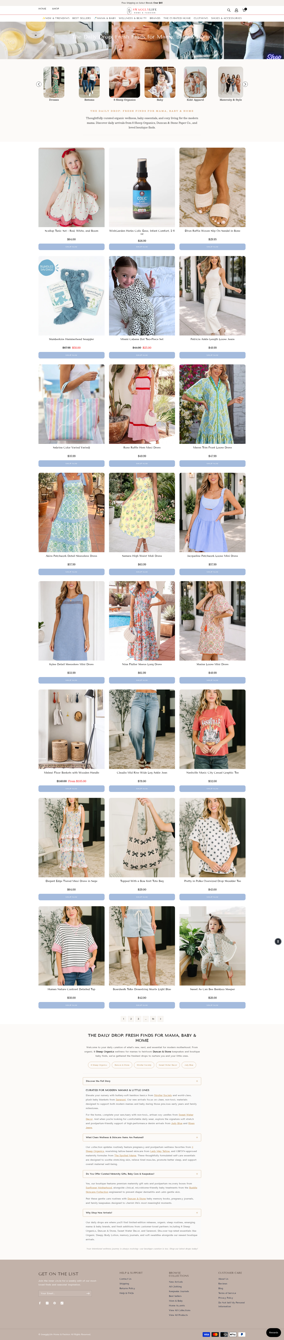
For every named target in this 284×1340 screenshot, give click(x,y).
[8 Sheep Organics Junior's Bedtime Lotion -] (53, 82)
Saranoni (121, 1099)
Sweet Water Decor (168, 1065)
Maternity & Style (160, 100)
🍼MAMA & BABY (105, 18)
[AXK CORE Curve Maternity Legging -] (160, 82)
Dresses (230, 100)
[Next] (160, 1019)
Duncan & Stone (122, 1065)
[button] (278, 941)
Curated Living (195, 100)
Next (245, 84)
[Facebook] (39, 1303)
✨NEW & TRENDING (56, 18)
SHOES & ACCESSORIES (226, 18)
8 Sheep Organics (54, 100)
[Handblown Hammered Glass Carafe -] (195, 82)
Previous (38, 84)
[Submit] (88, 1293)
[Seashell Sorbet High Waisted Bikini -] (124, 82)
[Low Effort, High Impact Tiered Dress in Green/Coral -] (230, 82)
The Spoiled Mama (125, 1155)
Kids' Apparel (124, 100)
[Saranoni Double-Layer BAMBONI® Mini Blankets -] (89, 82)
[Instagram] (47, 1303)
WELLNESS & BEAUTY (133, 18)
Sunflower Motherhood (99, 1187)
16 (153, 1018)
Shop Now (71, 247)
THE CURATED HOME (177, 18)
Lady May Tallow (160, 1151)
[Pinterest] (54, 1303)
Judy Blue (188, 1065)
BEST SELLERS (81, 18)
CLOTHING (201, 18)
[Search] (228, 10)
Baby (89, 100)
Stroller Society (144, 1065)
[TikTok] (62, 1303)
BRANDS (155, 18)
